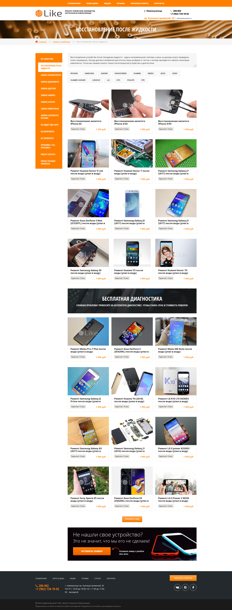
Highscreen (121, 73)
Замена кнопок (48, 102)
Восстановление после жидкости (51, 67)
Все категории (47, 59)
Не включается (47, 131)
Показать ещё (132, 519)
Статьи (97, 578)
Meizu (151, 73)
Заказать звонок (183, 578)
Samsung (89, 73)
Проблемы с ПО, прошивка (48, 146)
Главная (42, 41)
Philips (130, 80)
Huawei (137, 73)
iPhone (74, 73)
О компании (74, 3)
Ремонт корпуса (48, 154)
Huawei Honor (77, 80)
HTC (118, 80)
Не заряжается (47, 138)
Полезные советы (139, 3)
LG (108, 80)
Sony (174, 73)
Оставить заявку (92, 551)
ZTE (143, 80)
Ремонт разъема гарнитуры (48, 162)
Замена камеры (48, 95)
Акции (107, 3)
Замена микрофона (50, 108)
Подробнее (88, 103)
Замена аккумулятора (51, 75)
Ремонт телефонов (61, 41)
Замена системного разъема (50, 116)
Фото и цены (58, 578)
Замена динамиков (50, 81)
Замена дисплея (48, 88)
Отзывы (121, 3)
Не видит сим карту (50, 124)
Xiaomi (104, 73)
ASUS (163, 73)
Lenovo (96, 80)
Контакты (159, 3)
